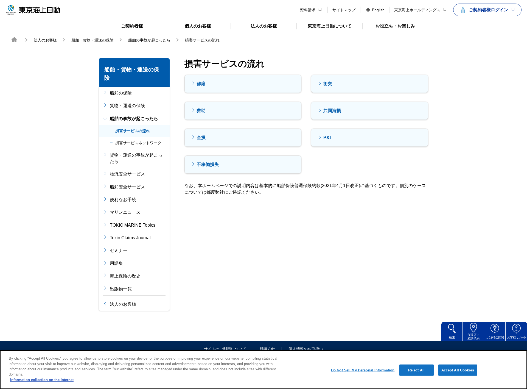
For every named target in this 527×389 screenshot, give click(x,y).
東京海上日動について (324, 25)
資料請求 (307, 10)
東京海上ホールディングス (417, 10)
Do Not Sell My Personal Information (363, 370)
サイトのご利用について (225, 349)
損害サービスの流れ (132, 131)
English (378, 10)
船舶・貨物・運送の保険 (92, 40)
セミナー (118, 250)
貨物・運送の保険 (127, 105)
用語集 (116, 263)
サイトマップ (343, 10)
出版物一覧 (121, 289)
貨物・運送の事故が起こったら (136, 158)
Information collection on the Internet (42, 380)
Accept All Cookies (457, 370)
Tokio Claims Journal (130, 237)
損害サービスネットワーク (138, 143)
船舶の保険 (121, 93)
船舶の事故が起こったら (149, 40)
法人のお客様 (254, 25)
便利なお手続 (123, 199)
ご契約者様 (121, 25)
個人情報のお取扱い (305, 349)
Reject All (416, 370)
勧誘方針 (267, 349)
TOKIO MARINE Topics (132, 225)
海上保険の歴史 (125, 276)
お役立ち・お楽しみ (388, 25)
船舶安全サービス (127, 187)
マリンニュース (125, 212)
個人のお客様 (188, 25)
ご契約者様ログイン (488, 9)
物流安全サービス (127, 174)
